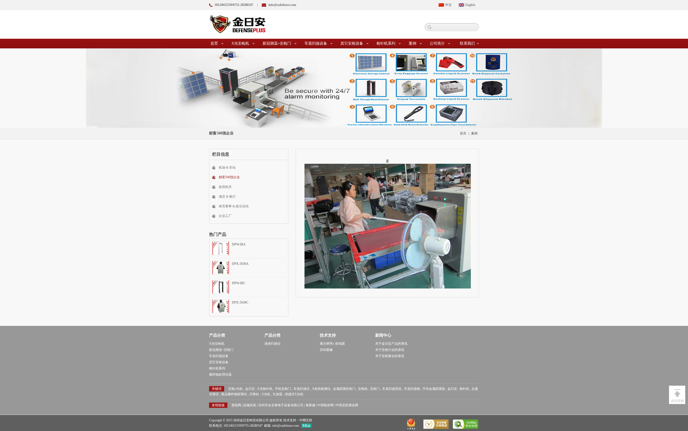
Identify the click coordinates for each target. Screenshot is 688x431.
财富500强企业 (229, 177)
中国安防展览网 (347, 405)
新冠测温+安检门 (277, 43)
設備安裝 (249, 405)
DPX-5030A (240, 264)
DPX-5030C (240, 302)
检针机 (464, 389)
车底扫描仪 (301, 389)
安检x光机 (235, 389)
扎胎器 (277, 394)
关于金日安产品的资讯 (391, 343)
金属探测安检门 (344, 389)
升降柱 (254, 394)
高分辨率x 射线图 (332, 343)
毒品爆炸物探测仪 (234, 394)
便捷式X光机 (294, 394)
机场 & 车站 (227, 167)
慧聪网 (236, 405)
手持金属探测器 (433, 389)
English (470, 5)
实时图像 (326, 350)
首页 (214, 43)
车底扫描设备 (315, 43)
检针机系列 (386, 43)
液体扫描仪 (272, 343)
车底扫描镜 (412, 389)
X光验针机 (265, 389)
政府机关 (225, 187)
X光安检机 (240, 43)
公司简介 (437, 43)
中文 (448, 5)
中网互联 (305, 420)
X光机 (265, 394)
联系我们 (467, 43)
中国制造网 (325, 405)
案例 (412, 43)
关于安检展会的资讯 (389, 356)
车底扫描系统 (392, 389)
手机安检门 (283, 389)
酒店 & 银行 (227, 196)
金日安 (250, 389)
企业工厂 (225, 216)
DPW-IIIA (239, 244)
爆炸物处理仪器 (220, 374)
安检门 (375, 389)
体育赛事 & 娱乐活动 (234, 206)
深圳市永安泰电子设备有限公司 (280, 405)
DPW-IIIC (238, 283)
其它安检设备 (352, 43)
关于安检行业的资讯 (389, 350)
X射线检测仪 (321, 389)
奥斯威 (310, 405)
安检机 (363, 389)
